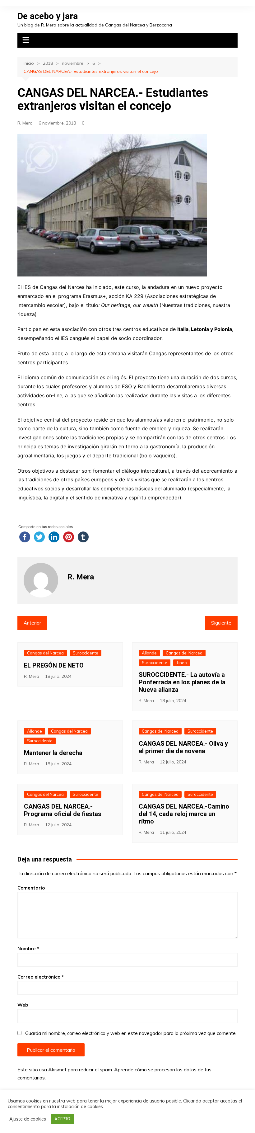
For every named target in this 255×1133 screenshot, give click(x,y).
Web (22, 1005)
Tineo (181, 662)
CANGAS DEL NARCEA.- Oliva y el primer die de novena (183, 747)
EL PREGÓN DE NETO (54, 665)
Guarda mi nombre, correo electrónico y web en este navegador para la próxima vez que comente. (131, 1033)
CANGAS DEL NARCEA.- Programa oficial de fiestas (62, 810)
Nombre (28, 948)
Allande (149, 652)
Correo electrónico (40, 977)
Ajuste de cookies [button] (27, 1119)
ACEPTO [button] (62, 1118)
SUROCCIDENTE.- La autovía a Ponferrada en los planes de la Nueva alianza (182, 682)
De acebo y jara (47, 16)
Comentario (31, 888)
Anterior (32, 623)
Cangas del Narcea (45, 652)
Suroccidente (85, 652)
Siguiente (221, 623)
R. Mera (25, 123)
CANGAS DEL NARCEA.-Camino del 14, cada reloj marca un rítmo (184, 814)
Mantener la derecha (53, 753)
